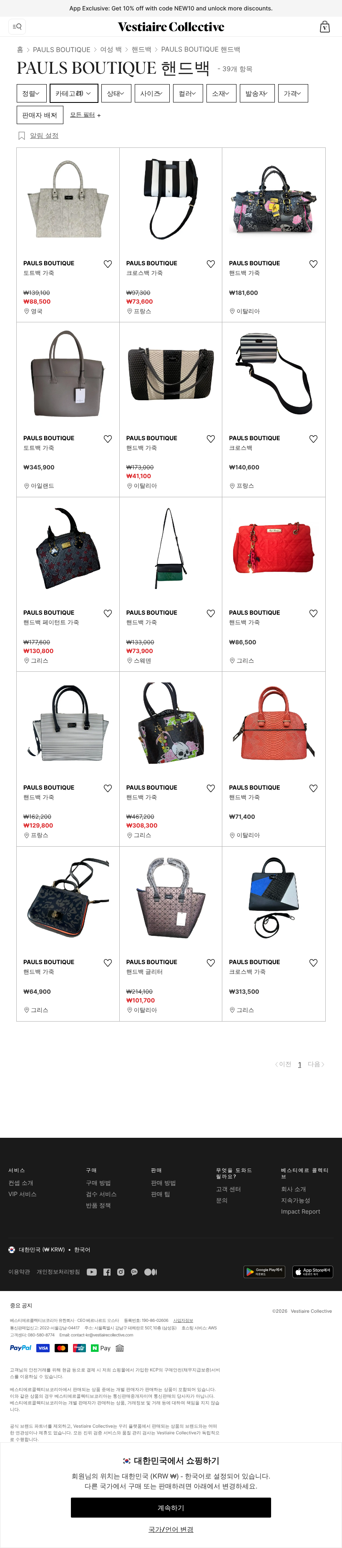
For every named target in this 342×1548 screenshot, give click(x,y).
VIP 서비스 (22, 1194)
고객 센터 (228, 1189)
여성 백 (111, 49)
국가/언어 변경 (171, 1529)
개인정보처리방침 (58, 1271)
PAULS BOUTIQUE (62, 49)
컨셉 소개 (20, 1183)
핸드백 (141, 49)
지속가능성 (295, 1200)
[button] (325, 26)
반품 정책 (98, 1205)
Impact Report (300, 1211)
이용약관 (19, 1271)
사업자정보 (184, 1320)
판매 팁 (160, 1194)
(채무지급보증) (196, 1370)
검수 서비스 (101, 1194)
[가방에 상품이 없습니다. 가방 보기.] (325, 26)
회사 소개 (293, 1189)
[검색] (17, 27)
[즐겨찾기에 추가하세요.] (108, 264)
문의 (222, 1200)
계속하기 (171, 1508)
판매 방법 (163, 1183)
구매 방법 (98, 1183)
